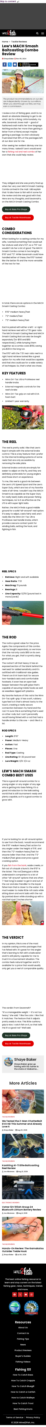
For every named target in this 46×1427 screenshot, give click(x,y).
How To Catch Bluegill (23, 1386)
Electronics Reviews (10, 1203)
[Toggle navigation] (42, 32)
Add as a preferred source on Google (29, 64)
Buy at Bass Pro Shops (16, 209)
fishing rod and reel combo (21, 151)
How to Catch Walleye (23, 1397)
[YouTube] (26, 1294)
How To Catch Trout (23, 1403)
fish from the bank (17, 865)
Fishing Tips (23, 1338)
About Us (23, 1327)
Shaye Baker (25, 1059)
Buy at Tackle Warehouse (18, 217)
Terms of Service (14, 1417)
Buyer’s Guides (23, 1356)
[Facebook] (14, 1294)
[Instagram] (31, 1294)
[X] (20, 1294)
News (23, 1344)
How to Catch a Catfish (23, 1391)
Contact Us (23, 1333)
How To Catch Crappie (23, 1380)
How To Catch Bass (23, 1374)
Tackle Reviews (19, 41)
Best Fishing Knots (23, 1409)
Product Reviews (23, 1350)
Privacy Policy (33, 1417)
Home (5, 41)
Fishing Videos (23, 1361)
